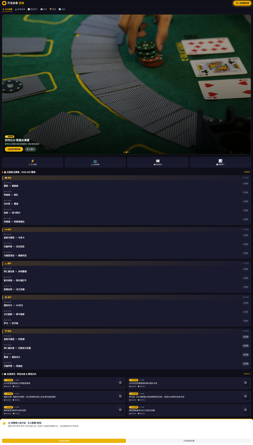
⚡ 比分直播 (7, 9)
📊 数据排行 (33, 9)
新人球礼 (30, 149)
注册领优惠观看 (14, 149)
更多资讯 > (247, 374)
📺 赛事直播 (20, 9)
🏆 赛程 (53, 9)
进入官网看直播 (242, 3)
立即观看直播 (11, 430)
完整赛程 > (247, 172)
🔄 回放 (62, 9)
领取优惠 (24, 430)
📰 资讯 (43, 9)
